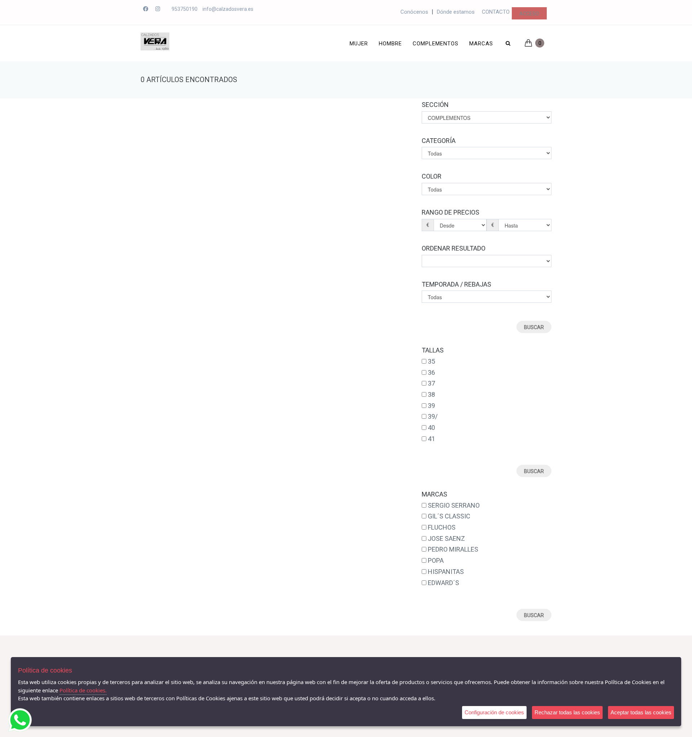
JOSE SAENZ (446, 538)
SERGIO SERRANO (454, 505)
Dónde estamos (456, 12)
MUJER (359, 43)
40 (431, 427)
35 (431, 361)
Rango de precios (450, 212)
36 (431, 372)
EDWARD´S (443, 583)
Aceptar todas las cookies (641, 712)
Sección (435, 104)
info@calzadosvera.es (228, 9)
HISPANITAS (446, 571)
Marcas (481, 43)
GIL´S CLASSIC (449, 516)
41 (431, 438)
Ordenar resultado (453, 248)
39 (431, 405)
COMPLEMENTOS (435, 43)
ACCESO (529, 14)
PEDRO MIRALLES (453, 549)
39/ (433, 416)
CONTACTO (496, 12)
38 (431, 394)
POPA (436, 560)
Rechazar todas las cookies (567, 712)
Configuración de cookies (494, 712)
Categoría (439, 140)
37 (431, 383)
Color (432, 176)
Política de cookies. (83, 690)
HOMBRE (390, 43)
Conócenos (414, 12)
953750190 (185, 9)
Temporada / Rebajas (456, 284)
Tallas (433, 350)
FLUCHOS (442, 527)
